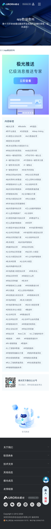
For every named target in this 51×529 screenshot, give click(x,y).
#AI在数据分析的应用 (14, 295)
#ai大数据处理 (31, 136)
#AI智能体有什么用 (13, 184)
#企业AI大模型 (26, 261)
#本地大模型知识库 (14, 198)
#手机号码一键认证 (33, 155)
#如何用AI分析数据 (13, 179)
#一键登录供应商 (13, 165)
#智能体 (9, 338)
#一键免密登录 (12, 169)
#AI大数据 (10, 290)
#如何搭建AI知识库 (13, 208)
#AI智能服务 (29, 348)
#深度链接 (24, 131)
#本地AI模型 (11, 300)
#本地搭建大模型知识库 (15, 271)
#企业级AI (29, 213)
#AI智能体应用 (33, 295)
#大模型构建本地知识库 (15, 218)
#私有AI (25, 280)
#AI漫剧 (33, 126)
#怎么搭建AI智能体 (13, 222)
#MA (18, 338)
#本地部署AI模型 (36, 227)
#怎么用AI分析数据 (33, 179)
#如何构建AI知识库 (13, 266)
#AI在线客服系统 (34, 362)
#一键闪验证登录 (13, 160)
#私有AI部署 (11, 261)
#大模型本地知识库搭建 (15, 227)
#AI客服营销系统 (28, 324)
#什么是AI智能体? (13, 213)
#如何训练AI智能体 (13, 189)
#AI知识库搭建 (28, 328)
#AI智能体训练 (12, 194)
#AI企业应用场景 (32, 174)
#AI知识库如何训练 (13, 174)
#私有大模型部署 (32, 304)
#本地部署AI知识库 (13, 304)
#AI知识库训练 (28, 247)
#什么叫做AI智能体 (33, 256)
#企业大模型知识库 (14, 256)
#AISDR (28, 222)
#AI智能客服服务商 (13, 367)
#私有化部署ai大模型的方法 (17, 145)
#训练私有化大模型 (14, 309)
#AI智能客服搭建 (32, 189)
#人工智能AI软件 (36, 333)
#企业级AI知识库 (32, 237)
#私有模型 (10, 242)
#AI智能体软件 (12, 324)
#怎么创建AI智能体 (33, 208)
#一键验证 (28, 165)
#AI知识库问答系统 (13, 150)
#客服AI (24, 343)
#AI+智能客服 (11, 343)
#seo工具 (22, 333)
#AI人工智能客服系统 (14, 362)
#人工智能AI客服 (13, 348)
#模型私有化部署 (13, 141)
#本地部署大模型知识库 (33, 232)
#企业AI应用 (11, 314)
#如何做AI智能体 (25, 242)
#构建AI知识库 (12, 247)
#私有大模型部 (26, 300)
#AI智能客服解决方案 (14, 353)
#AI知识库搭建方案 (13, 237)
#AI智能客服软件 (31, 338)
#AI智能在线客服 (30, 357)
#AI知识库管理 (12, 275)
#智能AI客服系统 (34, 353)
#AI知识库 (10, 333)
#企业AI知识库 (12, 319)
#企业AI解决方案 (28, 194)
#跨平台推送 (11, 131)
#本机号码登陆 (28, 169)
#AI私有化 (33, 271)
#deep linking (37, 131)
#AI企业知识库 (12, 328)
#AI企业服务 (31, 198)
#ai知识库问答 (31, 150)
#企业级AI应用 (31, 184)
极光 (2, 50)
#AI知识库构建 (12, 280)
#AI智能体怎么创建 (13, 285)
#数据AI (29, 309)
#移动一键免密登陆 (14, 155)
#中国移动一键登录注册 (33, 160)
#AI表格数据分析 (32, 285)
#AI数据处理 (25, 314)
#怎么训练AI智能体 (26, 290)
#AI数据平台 (34, 218)
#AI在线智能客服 (13, 357)
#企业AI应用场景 (13, 232)
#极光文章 (10, 126)
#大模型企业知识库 (14, 136)
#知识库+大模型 (31, 251)
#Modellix (22, 126)
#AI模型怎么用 (28, 275)
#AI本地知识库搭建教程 (15, 203)
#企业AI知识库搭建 (13, 251)
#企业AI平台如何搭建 (30, 319)
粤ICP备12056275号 (37, 520)
